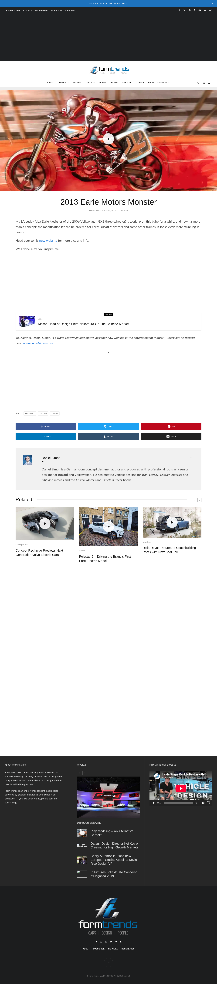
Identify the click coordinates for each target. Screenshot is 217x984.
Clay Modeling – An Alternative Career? (112, 833)
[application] (180, 788)
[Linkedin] (204, 10)
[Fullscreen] (208, 803)
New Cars (147, 542)
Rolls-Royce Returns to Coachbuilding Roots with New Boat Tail (169, 550)
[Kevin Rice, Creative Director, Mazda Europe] (82, 860)
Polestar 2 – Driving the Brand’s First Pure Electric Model (105, 559)
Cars (50, 83)
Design (63, 83)
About (86, 949)
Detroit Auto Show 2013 (89, 822)
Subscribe (70, 10)
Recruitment (41, 10)
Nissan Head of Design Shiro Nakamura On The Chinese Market (83, 324)
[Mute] (203, 803)
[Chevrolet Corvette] (108, 797)
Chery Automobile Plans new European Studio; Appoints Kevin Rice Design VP (114, 859)
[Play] (153, 803)
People (77, 83)
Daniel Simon (95, 210)
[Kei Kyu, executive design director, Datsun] (82, 845)
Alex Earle (30, 413)
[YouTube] (199, 10)
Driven (82, 551)
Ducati (55, 413)
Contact (27, 10)
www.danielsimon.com (38, 343)
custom (44, 413)
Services (162, 83)
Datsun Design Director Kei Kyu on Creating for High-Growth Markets (115, 845)
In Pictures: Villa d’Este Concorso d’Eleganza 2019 (114, 874)
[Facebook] (179, 10)
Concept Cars (21, 545)
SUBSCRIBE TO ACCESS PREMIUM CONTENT (108, 3)
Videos (102, 83)
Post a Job (56, 10)
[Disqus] (108, 615)
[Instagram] (189, 10)
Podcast (126, 83)
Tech (89, 83)
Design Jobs (128, 949)
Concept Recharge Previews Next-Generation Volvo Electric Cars (40, 553)
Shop (151, 83)
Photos (114, 83)
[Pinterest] (194, 10)
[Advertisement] (108, 37)
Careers (139, 83)
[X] (184, 10)
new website (48, 240)
